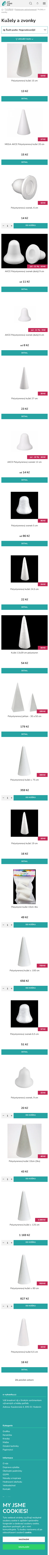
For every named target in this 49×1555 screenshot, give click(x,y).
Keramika (7, 1435)
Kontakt (6, 1489)
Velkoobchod (9, 1485)
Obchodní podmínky (12, 1470)
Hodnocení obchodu (12, 1481)
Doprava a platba (11, 1467)
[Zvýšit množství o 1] (12, 225)
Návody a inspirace (12, 1478)
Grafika (6, 1431)
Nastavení (24, 1539)
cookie (28, 1532)
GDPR (6, 1474)
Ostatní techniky (11, 1446)
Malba (6, 1442)
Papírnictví (8, 1449)
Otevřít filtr (24, 39)
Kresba (6, 1438)
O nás (5, 1463)
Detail (24, 98)
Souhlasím (24, 1547)
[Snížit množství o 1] (3, 225)
